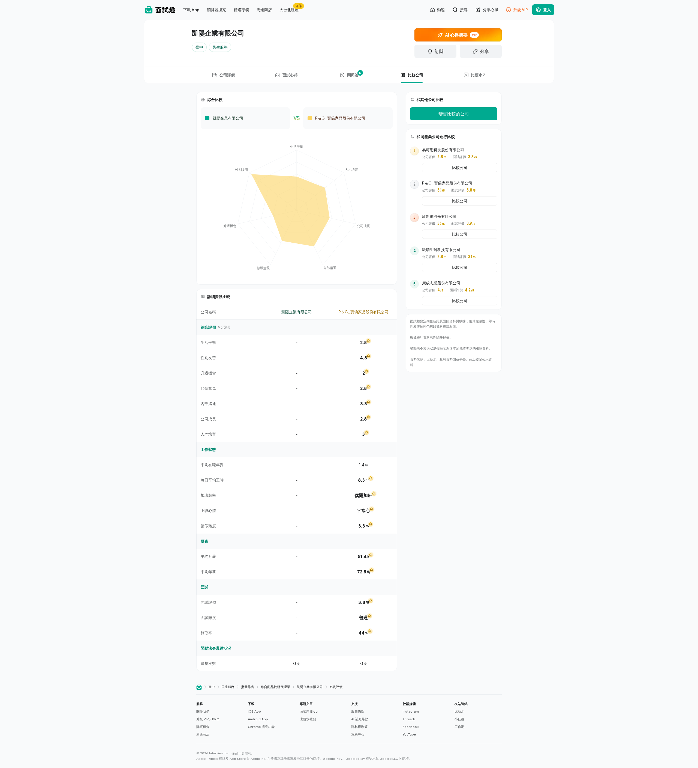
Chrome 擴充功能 (261, 727)
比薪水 (459, 711)
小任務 (459, 719)
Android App (258, 719)
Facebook (411, 727)
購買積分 (202, 727)
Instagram (411, 711)
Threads (409, 719)
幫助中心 (357, 734)
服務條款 (357, 711)
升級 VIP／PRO (207, 719)
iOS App (254, 711)
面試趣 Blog (309, 711)
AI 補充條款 (359, 719)
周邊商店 (202, 734)
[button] (219, 719)
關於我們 (202, 711)
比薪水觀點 (308, 719)
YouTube (409, 734)
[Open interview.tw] (199, 687)
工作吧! (460, 727)
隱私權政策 (359, 727)
